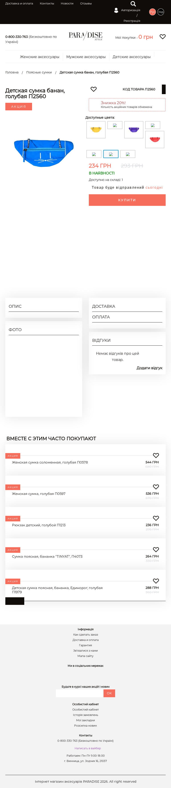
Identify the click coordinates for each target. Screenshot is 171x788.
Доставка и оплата (19, 3)
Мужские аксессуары (86, 57)
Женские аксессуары (39, 57)
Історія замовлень (85, 715)
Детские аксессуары (132, 57)
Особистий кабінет (85, 709)
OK (109, 693)
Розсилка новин (85, 725)
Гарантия (85, 645)
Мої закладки (85, 720)
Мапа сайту (85, 656)
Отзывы (86, 3)
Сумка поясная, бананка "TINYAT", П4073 (47, 556)
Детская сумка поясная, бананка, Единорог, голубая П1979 (57, 590)
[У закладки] (156, 455)
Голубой (155, 267)
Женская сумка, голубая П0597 (38, 494)
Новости (67, 3)
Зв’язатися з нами (85, 650)
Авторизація (130, 10)
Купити (127, 200)
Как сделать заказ (85, 634)
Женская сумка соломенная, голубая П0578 (50, 462)
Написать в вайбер (88, 748)
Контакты (47, 3)
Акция (18, 107)
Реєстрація (132, 20)
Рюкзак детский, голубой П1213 (38, 525)
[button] (145, 37)
